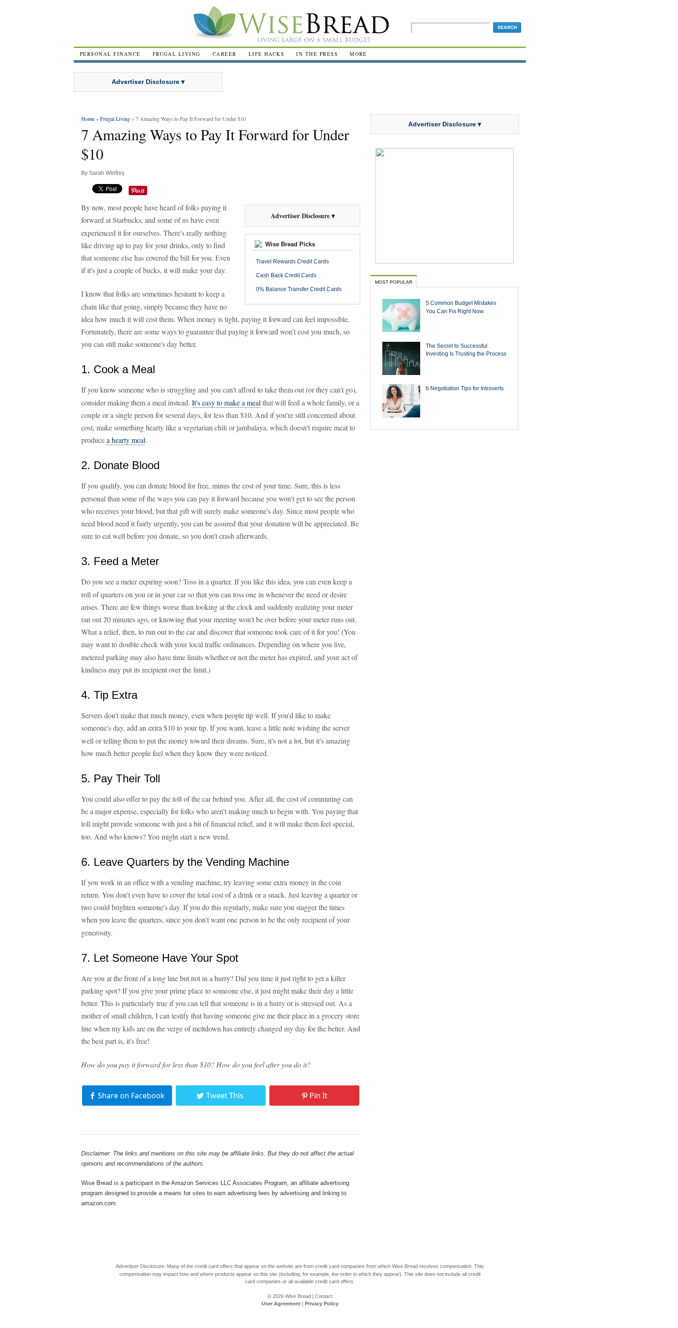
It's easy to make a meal (226, 402)
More (358, 53)
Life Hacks (267, 53)
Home (88, 118)
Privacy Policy (322, 1303)
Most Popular (393, 282)
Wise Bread (298, 1296)
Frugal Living (177, 53)
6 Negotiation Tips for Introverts (465, 388)
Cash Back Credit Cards (286, 275)
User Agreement (281, 1303)
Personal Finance (110, 53)
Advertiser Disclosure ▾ (148, 81)
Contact (324, 1296)
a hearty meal (126, 440)
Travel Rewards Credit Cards (292, 261)
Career (225, 53)
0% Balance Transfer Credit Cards (299, 289)
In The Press (317, 53)
